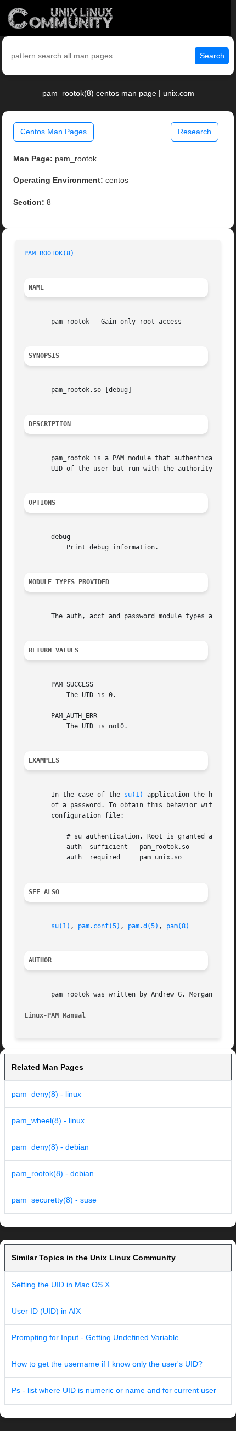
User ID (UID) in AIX (46, 1311)
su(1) (133, 794)
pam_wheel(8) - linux (48, 1120)
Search (212, 55)
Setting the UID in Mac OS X (61, 1284)
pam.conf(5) (99, 926)
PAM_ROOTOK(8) (49, 253)
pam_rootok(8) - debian (53, 1173)
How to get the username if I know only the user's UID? (107, 1363)
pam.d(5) (143, 926)
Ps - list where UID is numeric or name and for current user (114, 1390)
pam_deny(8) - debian (50, 1146)
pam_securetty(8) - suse (54, 1199)
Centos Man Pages (53, 131)
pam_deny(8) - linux (46, 1094)
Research (194, 131)
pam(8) (177, 926)
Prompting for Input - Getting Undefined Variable (95, 1337)
